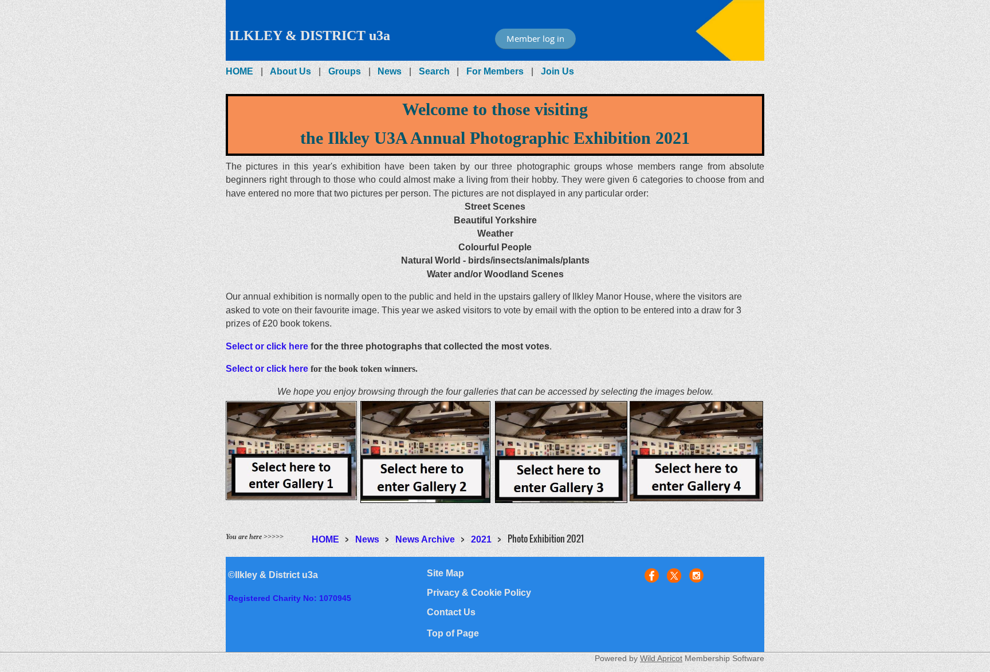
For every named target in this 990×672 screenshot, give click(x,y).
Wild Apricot (661, 658)
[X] (674, 575)
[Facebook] (652, 575)
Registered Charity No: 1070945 (289, 598)
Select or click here (267, 346)
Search (434, 71)
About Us (290, 71)
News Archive (425, 539)
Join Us (557, 71)
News (390, 71)
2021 (481, 539)
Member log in (535, 38)
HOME (239, 71)
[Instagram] (696, 575)
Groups (344, 71)
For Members (495, 71)
